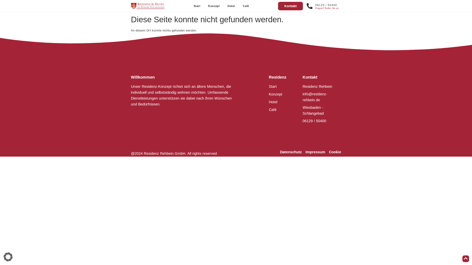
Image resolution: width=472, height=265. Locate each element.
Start (197, 6)
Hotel (231, 6)
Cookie (335, 152)
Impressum (315, 152)
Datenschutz (291, 152)
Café (246, 6)
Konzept (214, 6)
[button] (8, 257)
